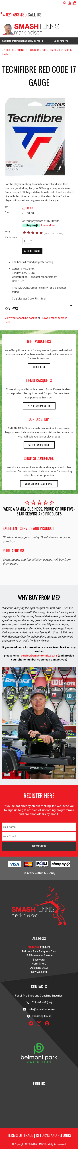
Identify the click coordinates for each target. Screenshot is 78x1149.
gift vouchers (39, 341)
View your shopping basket (21, 318)
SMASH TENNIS (38, 1144)
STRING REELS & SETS (28, 50)
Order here (39, 367)
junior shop (39, 419)
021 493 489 (13, 14)
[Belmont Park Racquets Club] (39, 1072)
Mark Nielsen (42, 640)
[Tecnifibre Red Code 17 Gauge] (35, 181)
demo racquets (39, 380)
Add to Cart (32, 251)
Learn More (48, 225)
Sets (44, 50)
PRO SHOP (9, 50)
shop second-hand (39, 458)
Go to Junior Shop (39, 445)
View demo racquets (39, 405)
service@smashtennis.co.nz (38, 655)
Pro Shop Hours (41, 1016)
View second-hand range (39, 484)
